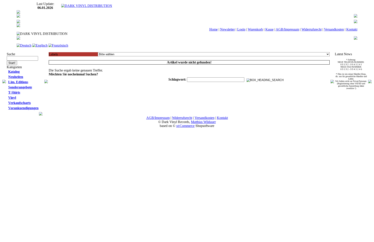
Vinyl (12, 97)
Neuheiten (15, 77)
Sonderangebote (20, 87)
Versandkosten (334, 29)
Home (213, 29)
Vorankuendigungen (23, 108)
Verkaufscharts (19, 103)
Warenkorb (255, 29)
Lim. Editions (18, 82)
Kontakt (351, 29)
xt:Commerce (185, 126)
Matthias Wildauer (203, 122)
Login (241, 29)
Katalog (14, 71)
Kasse (269, 29)
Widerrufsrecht (311, 29)
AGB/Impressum (287, 29)
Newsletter (227, 29)
